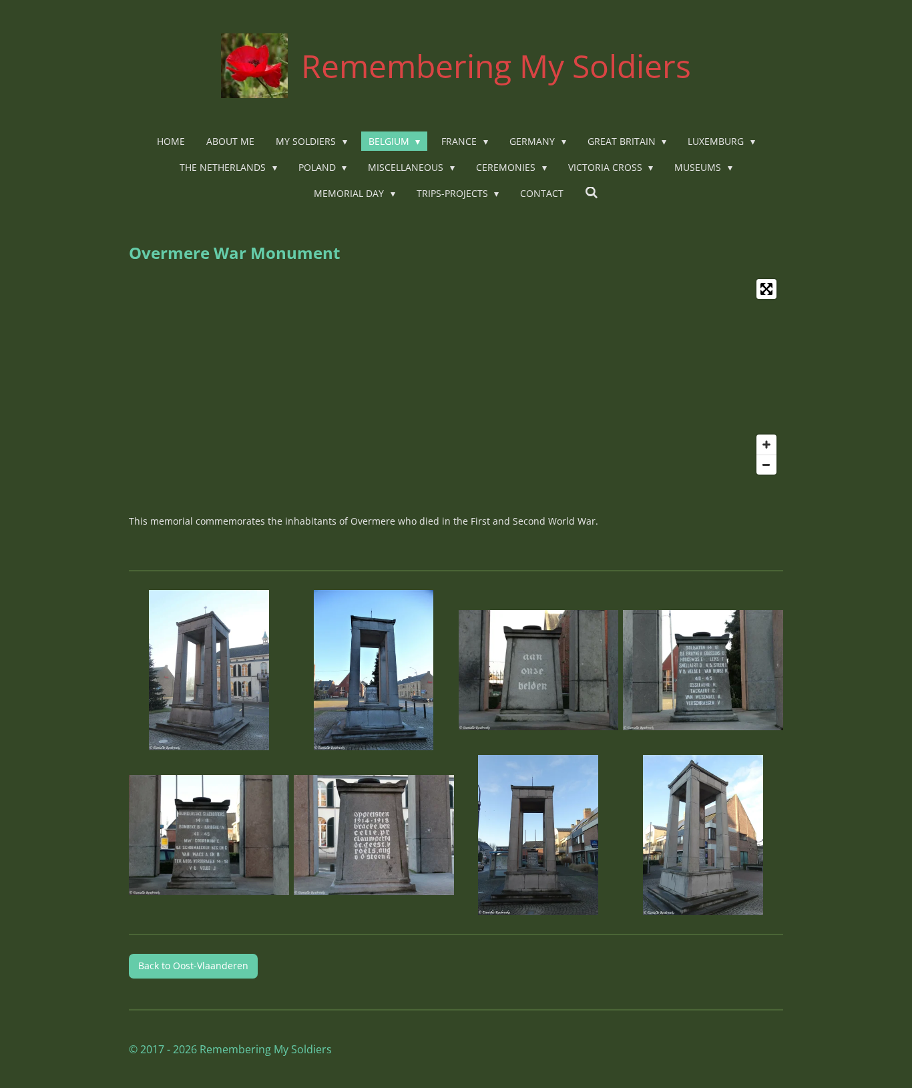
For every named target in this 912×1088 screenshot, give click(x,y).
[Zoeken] (592, 193)
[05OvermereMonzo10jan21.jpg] (209, 835)
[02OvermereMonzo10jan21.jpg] (373, 670)
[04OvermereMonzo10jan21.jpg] (703, 670)
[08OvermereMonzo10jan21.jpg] (703, 835)
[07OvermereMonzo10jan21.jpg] (538, 835)
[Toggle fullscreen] (766, 289)
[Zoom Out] (766, 465)
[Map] (456, 376)
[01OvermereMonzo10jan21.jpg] (209, 670)
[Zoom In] (766, 445)
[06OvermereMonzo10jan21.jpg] (373, 835)
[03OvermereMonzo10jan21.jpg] (538, 670)
